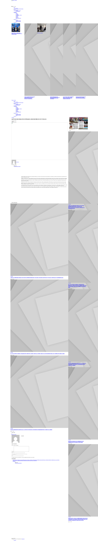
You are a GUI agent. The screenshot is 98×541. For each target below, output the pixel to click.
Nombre (13, 452)
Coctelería (17, 14)
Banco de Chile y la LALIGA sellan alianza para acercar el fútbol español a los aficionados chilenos (17, 34)
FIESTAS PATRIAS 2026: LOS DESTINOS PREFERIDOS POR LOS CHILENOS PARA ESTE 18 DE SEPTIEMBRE (55, 98)
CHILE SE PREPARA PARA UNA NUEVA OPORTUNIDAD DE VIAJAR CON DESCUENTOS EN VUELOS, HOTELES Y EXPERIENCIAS (29, 98)
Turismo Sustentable (18, 21)
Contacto (15, 22)
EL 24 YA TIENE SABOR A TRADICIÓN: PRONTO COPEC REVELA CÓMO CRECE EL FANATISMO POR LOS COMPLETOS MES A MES (68, 98)
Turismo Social (18, 11)
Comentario (14, 461)
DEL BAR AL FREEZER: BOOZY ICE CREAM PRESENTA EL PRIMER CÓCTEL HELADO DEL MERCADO (81, 97)
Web (12, 455)
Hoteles (17, 113)
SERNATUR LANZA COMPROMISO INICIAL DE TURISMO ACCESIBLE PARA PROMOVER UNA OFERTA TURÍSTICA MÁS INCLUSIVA (78, 519)
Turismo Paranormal (18, 20)
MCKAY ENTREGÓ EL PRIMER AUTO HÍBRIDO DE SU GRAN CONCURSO (76, 442)
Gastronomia (15, 12)
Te (16, 18)
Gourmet (17, 16)
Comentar (13, 451)
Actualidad (15, 105)
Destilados (17, 15)
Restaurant (17, 17)
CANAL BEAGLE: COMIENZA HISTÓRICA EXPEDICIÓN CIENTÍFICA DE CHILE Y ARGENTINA (25, 460)
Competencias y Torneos (19, 108)
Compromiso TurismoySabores (19, 102)
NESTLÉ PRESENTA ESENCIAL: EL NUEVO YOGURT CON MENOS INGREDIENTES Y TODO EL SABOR (31, 429)
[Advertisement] (32, 3)
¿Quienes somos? (16, 8)
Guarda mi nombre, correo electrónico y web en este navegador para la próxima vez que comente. (23, 457)
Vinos (16, 110)
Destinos (15, 19)
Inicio (14, 7)
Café (16, 13)
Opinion (15, 9)
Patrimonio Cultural (18, 10)
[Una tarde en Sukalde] (41, 27)
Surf (16, 115)
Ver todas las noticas (14, 434)
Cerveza (17, 107)
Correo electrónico (14, 454)
